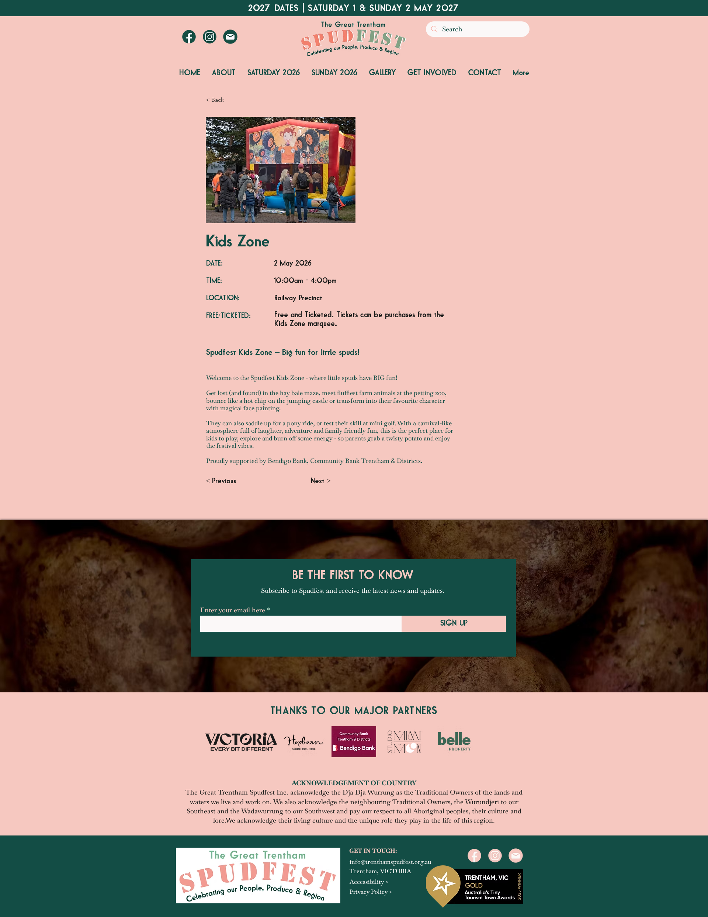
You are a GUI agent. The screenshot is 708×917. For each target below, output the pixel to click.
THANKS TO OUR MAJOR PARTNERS (354, 711)
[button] (224, 73)
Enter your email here (232, 610)
